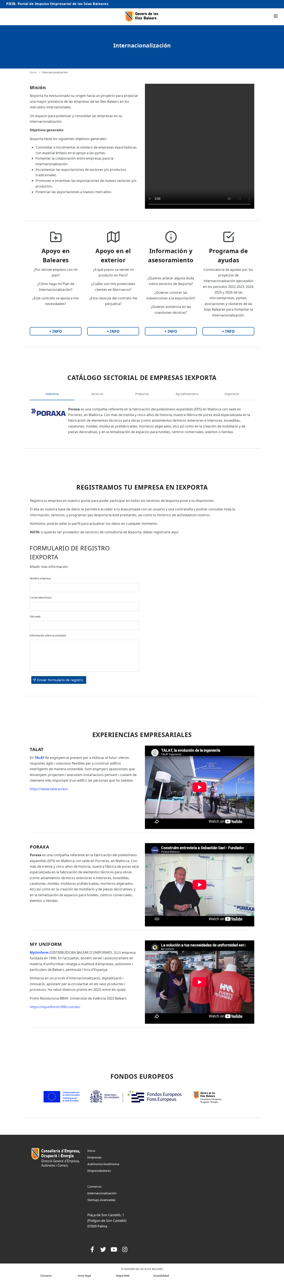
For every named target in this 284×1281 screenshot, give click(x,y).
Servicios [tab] (97, 394)
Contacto (46, 1275)
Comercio (94, 1186)
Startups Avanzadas (101, 1200)
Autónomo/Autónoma (103, 1164)
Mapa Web (123, 1275)
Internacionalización (55, 72)
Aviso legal (84, 1275)
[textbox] (84, 587)
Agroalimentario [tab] (187, 394)
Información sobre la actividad (48, 635)
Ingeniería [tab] (232, 394)
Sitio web (35, 616)
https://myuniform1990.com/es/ (55, 1007)
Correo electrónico (41, 597)
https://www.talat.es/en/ (49, 789)
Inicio (33, 72)
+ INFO (55, 331)
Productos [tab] (142, 394)
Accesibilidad (161, 1275)
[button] (58, 680)
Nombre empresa (40, 578)
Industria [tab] (52, 394)
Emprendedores (99, 1171)
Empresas (94, 1157)
